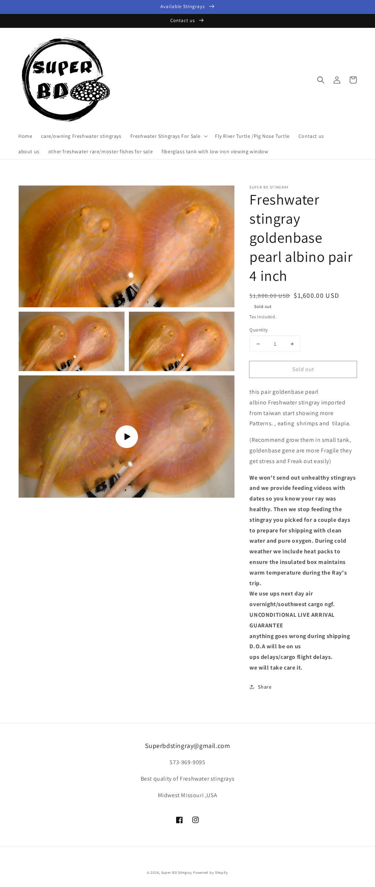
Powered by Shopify (210, 872)
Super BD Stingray (176, 872)
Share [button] (264, 686)
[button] (321, 80)
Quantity (258, 330)
